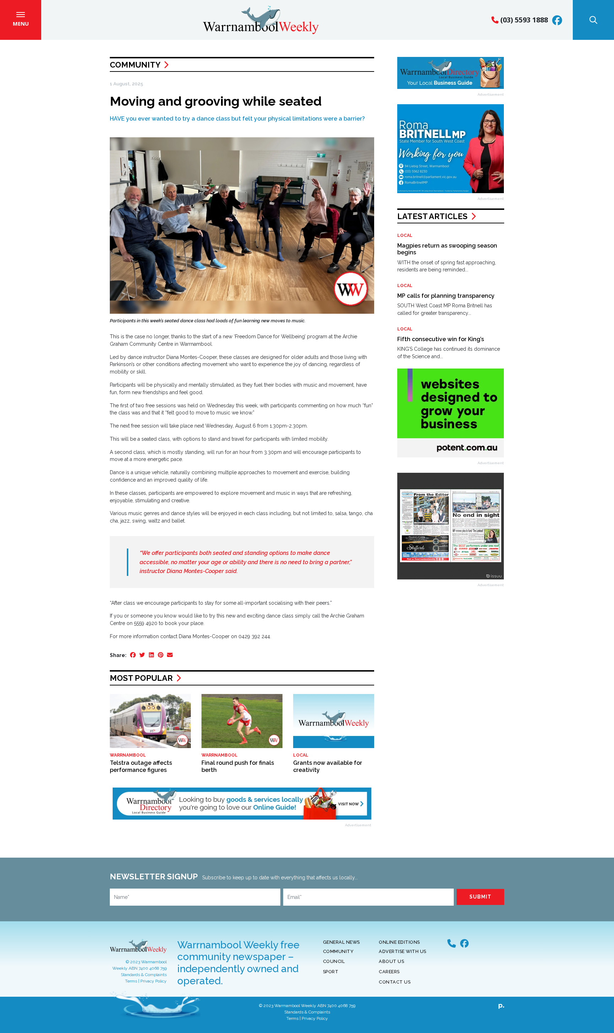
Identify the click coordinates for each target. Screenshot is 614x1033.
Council (334, 961)
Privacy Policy (153, 981)
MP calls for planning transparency (446, 295)
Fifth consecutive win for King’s (440, 339)
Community (135, 64)
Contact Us (394, 982)
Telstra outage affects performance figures (141, 766)
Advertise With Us (402, 951)
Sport (331, 971)
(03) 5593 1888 (523, 20)
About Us (391, 961)
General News (341, 942)
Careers (389, 971)
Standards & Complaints (144, 974)
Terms (131, 981)
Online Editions (399, 942)
